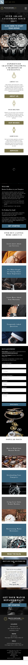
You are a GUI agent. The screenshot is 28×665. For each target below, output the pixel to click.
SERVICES (14, 150)
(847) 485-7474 (14, 633)
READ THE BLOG (14, 554)
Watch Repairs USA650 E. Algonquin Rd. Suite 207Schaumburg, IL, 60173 (14, 626)
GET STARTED (14, 226)
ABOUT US (14, 96)
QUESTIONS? (5, 393)
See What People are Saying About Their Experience (14, 272)
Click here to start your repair (14, 27)
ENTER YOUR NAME (7, 363)
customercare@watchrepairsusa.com (10, 353)
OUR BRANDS (14, 123)
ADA (14, 654)
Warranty (14, 651)
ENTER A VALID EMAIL (8, 375)
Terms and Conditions (14, 650)
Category (5, 381)
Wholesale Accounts (14, 655)
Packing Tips (14, 653)
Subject (4, 387)
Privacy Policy (14, 649)
